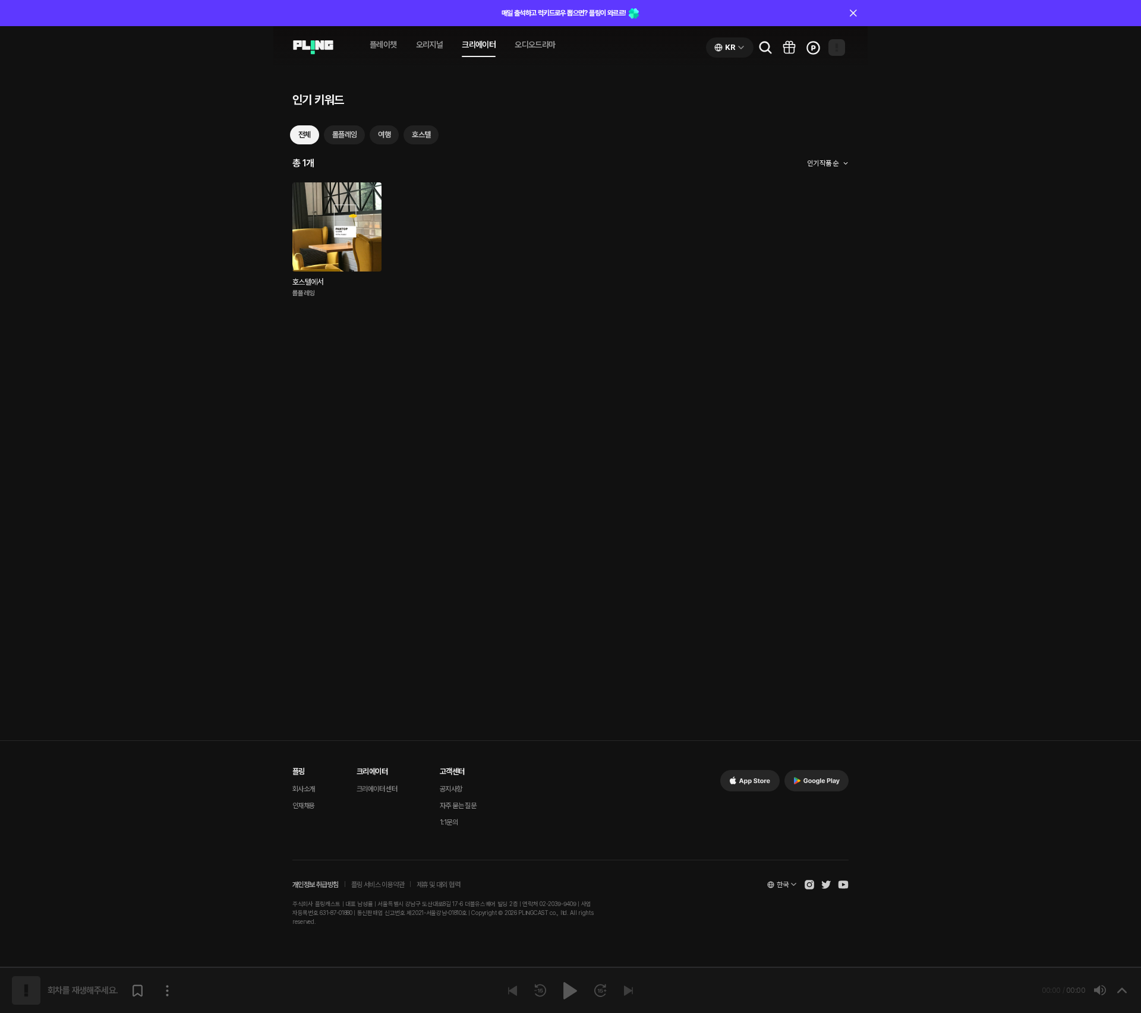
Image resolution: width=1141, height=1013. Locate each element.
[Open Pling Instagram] (809, 884)
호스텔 (421, 134)
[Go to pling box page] (789, 47)
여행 (384, 134)
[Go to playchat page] (313, 47)
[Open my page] (837, 47)
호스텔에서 (307, 281)
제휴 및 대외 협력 (438, 885)
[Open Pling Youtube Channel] (843, 884)
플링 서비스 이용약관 (377, 885)
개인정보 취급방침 (315, 885)
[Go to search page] (765, 47)
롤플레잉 (344, 134)
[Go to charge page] (813, 47)
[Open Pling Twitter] (826, 884)
